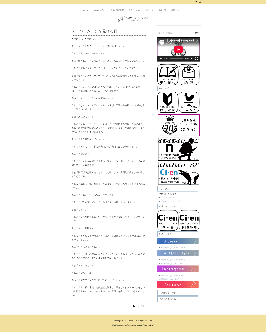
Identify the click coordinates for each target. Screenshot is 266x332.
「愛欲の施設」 (168, 197)
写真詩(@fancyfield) (170, 279)
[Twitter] (196, 1)
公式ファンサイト (167, 206)
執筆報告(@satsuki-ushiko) (173, 247)
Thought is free (148, 325)
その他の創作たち (167, 299)
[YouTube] (200, 1)
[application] (178, 49)
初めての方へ (165, 88)
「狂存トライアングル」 (171, 201)
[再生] (160, 58)
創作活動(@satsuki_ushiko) (173, 259)
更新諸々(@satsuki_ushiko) (173, 275)
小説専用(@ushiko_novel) (172, 263)
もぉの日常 (139, 306)
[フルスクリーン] (196, 58)
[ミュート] (192, 58)
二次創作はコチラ (167, 292)
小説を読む (164, 188)
